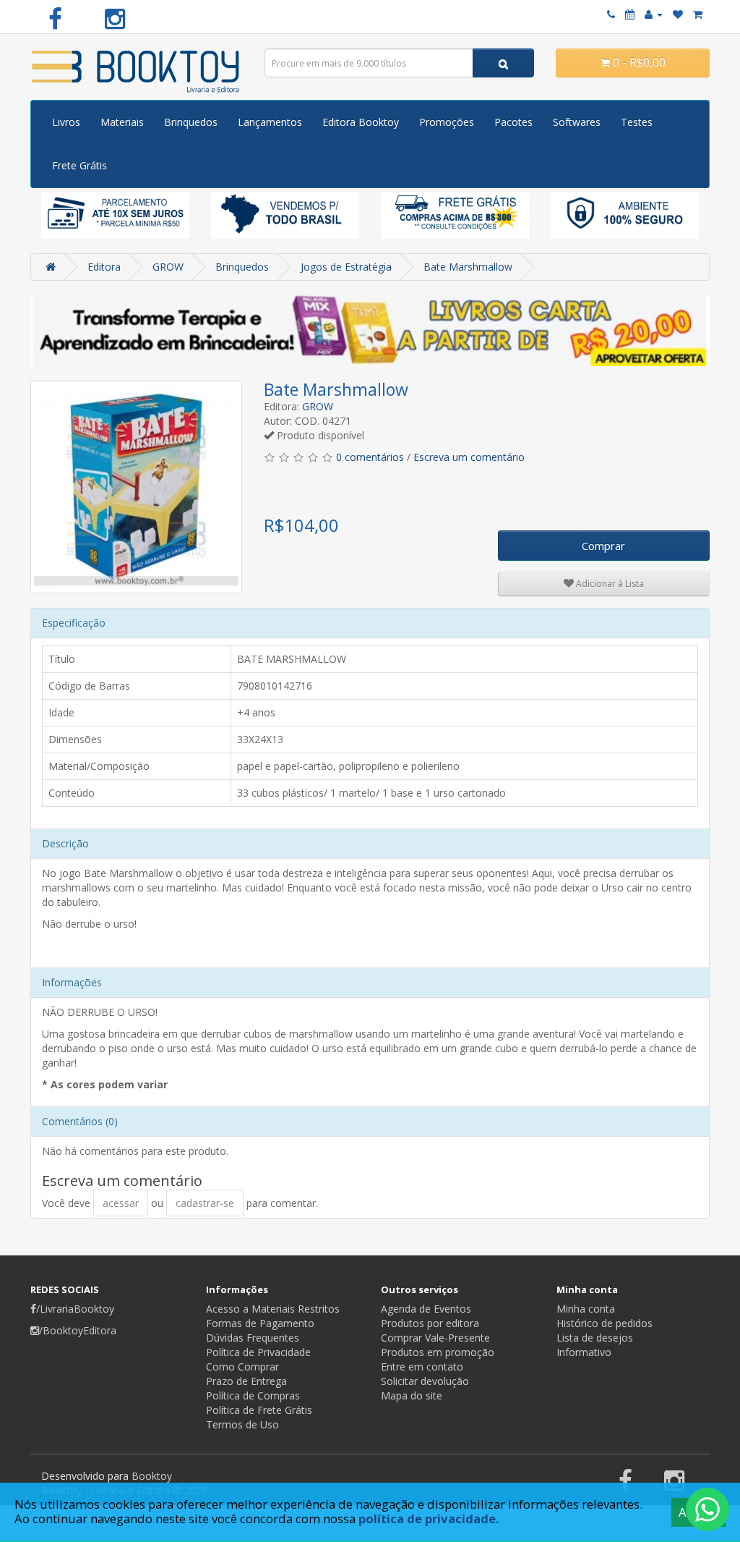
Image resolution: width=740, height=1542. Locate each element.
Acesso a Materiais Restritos (273, 1309)
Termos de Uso (242, 1424)
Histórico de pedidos (604, 1323)
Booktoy (152, 1476)
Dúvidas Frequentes (252, 1337)
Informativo (583, 1352)
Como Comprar (242, 1366)
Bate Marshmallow (467, 267)
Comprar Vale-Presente (435, 1337)
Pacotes (513, 122)
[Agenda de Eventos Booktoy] (629, 14)
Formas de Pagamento (260, 1323)
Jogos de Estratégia (346, 267)
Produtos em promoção (437, 1352)
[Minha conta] (654, 14)
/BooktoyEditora (77, 1330)
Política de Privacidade (258, 1352)
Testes (637, 122)
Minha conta (585, 1309)
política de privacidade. (428, 1518)
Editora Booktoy (360, 122)
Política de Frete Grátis (259, 1410)
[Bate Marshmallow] (136, 487)
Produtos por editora (430, 1323)
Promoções (446, 122)
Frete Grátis (79, 165)
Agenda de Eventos (426, 1309)
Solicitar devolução (425, 1381)
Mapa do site (411, 1395)
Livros (66, 122)
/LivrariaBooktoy (75, 1309)
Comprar (603, 545)
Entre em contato (422, 1366)
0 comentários (370, 457)
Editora (104, 267)
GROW (168, 267)
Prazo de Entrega (246, 1381)
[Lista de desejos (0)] (678, 14)
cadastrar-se (205, 1203)
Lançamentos (270, 122)
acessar (121, 1203)
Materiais (122, 122)
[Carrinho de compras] (697, 14)
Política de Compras (253, 1395)
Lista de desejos (594, 1337)
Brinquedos (191, 122)
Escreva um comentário (469, 457)
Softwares (577, 122)
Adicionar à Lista (609, 583)
